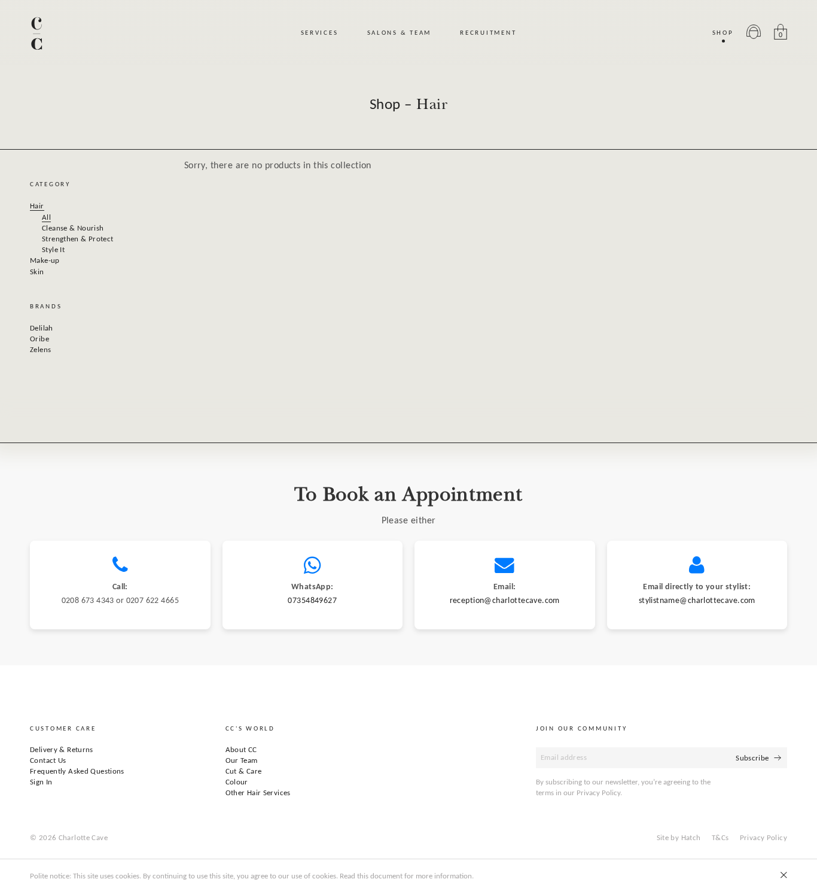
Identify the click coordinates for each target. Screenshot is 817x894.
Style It (53, 250)
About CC (241, 750)
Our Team (241, 761)
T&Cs (720, 838)
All (46, 218)
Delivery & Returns (61, 750)
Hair (37, 206)
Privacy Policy (763, 838)
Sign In (41, 782)
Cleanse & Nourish (72, 228)
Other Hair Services (258, 793)
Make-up (45, 261)
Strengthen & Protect (78, 239)
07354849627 (312, 600)
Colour (236, 782)
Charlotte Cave (83, 838)
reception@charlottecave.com (505, 600)
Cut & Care (243, 771)
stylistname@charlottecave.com (697, 600)
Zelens (40, 350)
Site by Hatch (679, 838)
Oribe (39, 339)
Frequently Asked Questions (77, 771)
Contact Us (48, 761)
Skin (37, 272)
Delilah (41, 328)
